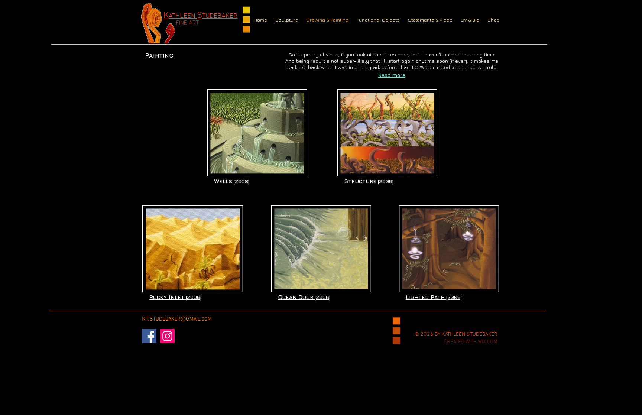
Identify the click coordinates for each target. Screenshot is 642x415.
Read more (391, 75)
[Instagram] (167, 336)
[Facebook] (149, 336)
